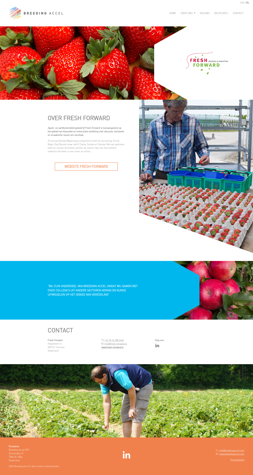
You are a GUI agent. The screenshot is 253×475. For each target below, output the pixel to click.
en (242, 2)
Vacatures (221, 13)
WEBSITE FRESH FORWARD (86, 166)
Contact (238, 13)
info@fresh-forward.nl (116, 343)
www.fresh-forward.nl (112, 347)
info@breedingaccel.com (231, 450)
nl (247, 2)
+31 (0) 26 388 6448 (114, 340)
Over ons (187, 13)
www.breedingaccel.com (231, 453)
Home (172, 13)
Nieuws (205, 13)
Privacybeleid (237, 459)
